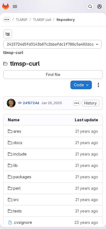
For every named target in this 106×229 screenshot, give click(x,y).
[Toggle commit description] (76, 103)
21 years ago (86, 131)
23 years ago (86, 222)
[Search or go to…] (90, 6)
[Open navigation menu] (15, 6)
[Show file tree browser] (7, 34)
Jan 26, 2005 (51, 103)
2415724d (30, 103)
